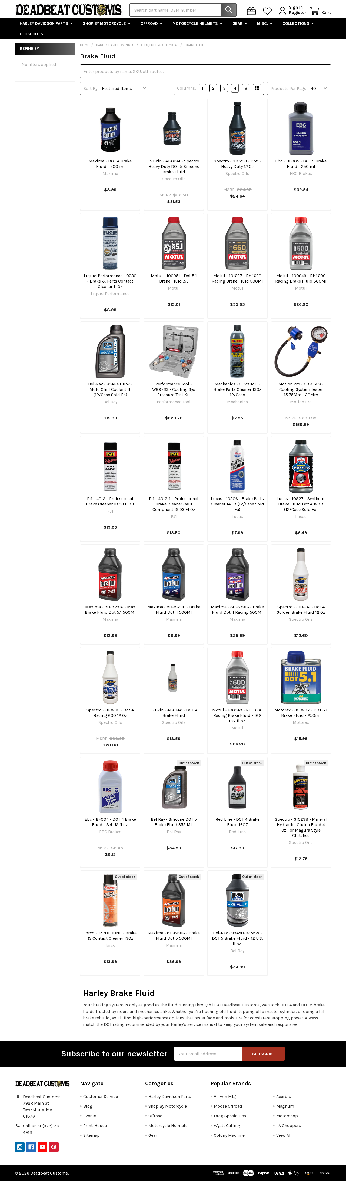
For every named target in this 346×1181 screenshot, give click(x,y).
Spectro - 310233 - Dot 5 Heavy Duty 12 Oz (237, 163)
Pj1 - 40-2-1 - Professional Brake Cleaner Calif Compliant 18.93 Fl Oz (173, 504)
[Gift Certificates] (252, 11)
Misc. (262, 23)
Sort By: (91, 88)
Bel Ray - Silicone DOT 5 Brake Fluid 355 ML (174, 822)
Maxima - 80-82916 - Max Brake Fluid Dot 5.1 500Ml (110, 609)
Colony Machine (229, 1135)
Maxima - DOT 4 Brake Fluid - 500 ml (110, 163)
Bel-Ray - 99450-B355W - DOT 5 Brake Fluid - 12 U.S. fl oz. (237, 938)
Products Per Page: (289, 88)
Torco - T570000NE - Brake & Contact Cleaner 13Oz (110, 935)
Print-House (95, 1125)
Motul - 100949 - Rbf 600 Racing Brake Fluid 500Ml (301, 278)
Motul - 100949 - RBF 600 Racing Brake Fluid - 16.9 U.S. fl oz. (237, 715)
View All (284, 1135)
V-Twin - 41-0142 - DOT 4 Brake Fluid (173, 712)
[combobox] (183, 10)
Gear (237, 23)
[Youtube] (42, 1147)
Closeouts (31, 34)
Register (297, 12)
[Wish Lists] (268, 11)
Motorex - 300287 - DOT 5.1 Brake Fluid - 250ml (300, 712)
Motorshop (287, 1115)
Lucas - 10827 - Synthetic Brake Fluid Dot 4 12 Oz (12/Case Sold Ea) (301, 504)
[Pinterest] (54, 1147)
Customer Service (100, 1096)
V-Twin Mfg (225, 1096)
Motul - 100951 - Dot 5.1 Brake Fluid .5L (174, 278)
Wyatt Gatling (227, 1125)
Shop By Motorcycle (104, 23)
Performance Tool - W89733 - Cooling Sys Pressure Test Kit (173, 389)
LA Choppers (288, 1125)
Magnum (285, 1106)
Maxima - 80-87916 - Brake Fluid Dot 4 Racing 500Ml (237, 609)
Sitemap (91, 1135)
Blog (87, 1106)
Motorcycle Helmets (195, 23)
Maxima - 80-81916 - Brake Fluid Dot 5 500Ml (174, 935)
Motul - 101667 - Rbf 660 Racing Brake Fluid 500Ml (237, 278)
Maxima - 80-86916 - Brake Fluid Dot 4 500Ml (173, 609)
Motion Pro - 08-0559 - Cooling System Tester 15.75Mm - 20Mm (301, 389)
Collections (295, 23)
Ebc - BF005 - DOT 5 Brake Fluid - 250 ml (301, 163)
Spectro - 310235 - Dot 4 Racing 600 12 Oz (110, 712)
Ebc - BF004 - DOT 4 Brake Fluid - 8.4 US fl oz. (110, 822)
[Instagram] (20, 1147)
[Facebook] (31, 1147)
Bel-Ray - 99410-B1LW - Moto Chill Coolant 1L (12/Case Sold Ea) (110, 389)
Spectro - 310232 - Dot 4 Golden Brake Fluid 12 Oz (301, 609)
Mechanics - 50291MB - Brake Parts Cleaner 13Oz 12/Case (237, 389)
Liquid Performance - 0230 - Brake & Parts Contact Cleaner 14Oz (110, 281)
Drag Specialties (230, 1115)
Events (89, 1115)
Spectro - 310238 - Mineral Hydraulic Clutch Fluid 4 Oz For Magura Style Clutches (301, 827)
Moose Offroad (228, 1106)
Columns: (186, 88)
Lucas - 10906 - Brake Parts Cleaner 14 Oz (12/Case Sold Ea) (237, 504)
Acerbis (283, 1096)
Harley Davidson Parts (44, 23)
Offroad (149, 23)
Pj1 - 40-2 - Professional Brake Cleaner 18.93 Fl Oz (110, 501)
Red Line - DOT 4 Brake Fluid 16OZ (237, 822)
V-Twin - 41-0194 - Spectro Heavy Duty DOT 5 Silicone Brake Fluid (173, 166)
